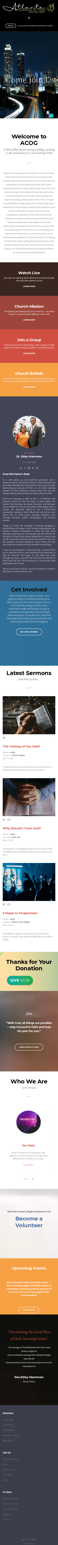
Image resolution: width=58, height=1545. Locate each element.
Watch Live (29, 273)
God (18, 837)
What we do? (29, 1145)
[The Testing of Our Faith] (29, 715)
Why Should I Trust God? (22, 828)
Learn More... (29, 1167)
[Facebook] (26, 1542)
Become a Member (10, 1462)
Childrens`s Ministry (11, 1438)
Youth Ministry (9, 1433)
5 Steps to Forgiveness (20, 913)
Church (14, 755)
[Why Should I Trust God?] (29, 797)
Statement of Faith (11, 1506)
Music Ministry (9, 1443)
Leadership (7, 1517)
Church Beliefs (29, 373)
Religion (21, 755)
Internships (7, 1477)
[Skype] (35, 1542)
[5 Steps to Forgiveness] (29, 882)
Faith (14, 837)
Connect (6, 1522)
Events (6, 1467)
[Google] (29, 1542)
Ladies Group (8, 1422)
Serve (5, 1483)
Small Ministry (8, 1428)
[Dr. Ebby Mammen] (29, 432)
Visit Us (11, 26)
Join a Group (29, 340)
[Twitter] (32, 1542)
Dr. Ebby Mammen (29, 456)
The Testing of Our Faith (21, 746)
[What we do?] (29, 1122)
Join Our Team (9, 1472)
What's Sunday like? (11, 1501)
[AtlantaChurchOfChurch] (29, 8)
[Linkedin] (22, 1542)
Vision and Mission (10, 1512)
